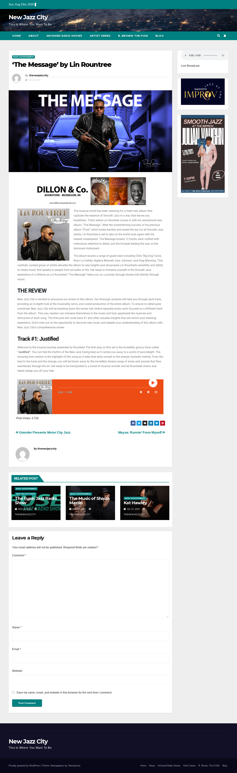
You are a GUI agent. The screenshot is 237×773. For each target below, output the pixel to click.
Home (16, 35)
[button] (218, 35)
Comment (19, 555)
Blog (159, 35)
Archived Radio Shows (64, 35)
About (33, 35)
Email (16, 649)
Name (16, 627)
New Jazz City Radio (25, 494)
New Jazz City (28, 17)
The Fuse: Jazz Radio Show (36, 500)
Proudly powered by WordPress (25, 765)
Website (17, 670)
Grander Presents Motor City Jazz (45, 432)
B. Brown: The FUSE (133, 35)
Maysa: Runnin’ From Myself (140, 432)
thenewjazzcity (38, 75)
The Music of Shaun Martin (89, 500)
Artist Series (100, 35)
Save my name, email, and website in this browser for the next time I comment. (64, 692)
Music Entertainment (23, 57)
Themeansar (74, 765)
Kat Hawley (135, 502)
